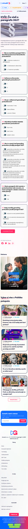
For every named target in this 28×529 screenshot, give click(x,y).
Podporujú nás (5, 480)
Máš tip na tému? (5, 509)
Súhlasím (11, 524)
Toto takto (4, 469)
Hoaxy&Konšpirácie (6, 449)
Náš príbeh (4, 477)
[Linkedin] (9, 243)
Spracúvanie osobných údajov (9, 489)
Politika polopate (5, 460)
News (2, 446)
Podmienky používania (7, 486)
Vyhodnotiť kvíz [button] (8, 231)
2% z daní (3, 497)
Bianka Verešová (5, 13)
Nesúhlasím (17, 524)
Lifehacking (4, 466)
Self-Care (3, 457)
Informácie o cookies (6, 492)
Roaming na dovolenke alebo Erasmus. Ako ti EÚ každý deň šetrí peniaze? (14, 322)
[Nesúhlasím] (25, 522)
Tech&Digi (4, 451)
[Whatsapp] (12, 243)
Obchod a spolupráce (6, 506)
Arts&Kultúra (4, 463)
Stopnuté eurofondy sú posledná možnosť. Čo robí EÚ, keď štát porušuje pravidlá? (14, 347)
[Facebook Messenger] (5, 243)
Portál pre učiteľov (6, 483)
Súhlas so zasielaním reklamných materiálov (12, 495)
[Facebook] (2, 243)
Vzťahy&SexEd (4, 454)
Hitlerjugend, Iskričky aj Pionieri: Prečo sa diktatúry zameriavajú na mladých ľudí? (14, 392)
